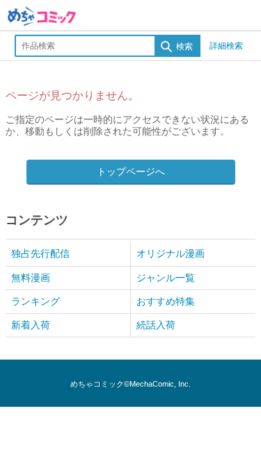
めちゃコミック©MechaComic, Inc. (130, 384)
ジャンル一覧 (165, 277)
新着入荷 (30, 324)
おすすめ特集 (165, 301)
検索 (183, 46)
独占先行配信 (40, 253)
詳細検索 (226, 46)
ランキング (35, 301)
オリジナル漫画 (170, 253)
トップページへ (131, 171)
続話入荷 (155, 324)
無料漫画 (30, 277)
